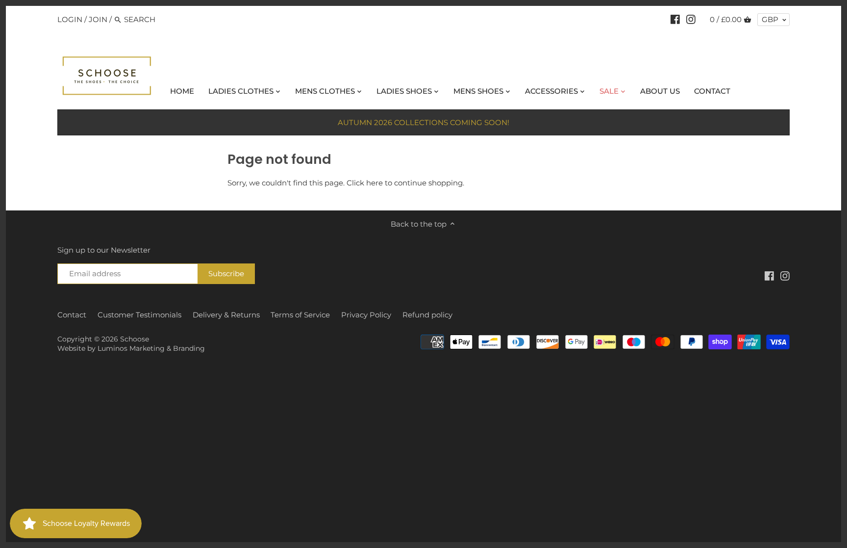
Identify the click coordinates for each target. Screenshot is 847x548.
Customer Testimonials (139, 314)
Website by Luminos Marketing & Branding (131, 348)
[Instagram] (691, 19)
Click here (365, 182)
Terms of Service (300, 314)
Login (69, 19)
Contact (71, 314)
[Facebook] (675, 19)
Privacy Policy (366, 314)
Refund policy (427, 314)
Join (98, 19)
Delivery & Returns (226, 314)
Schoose (134, 339)
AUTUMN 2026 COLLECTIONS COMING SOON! (423, 122)
